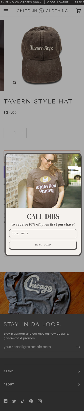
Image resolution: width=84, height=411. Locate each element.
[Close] (76, 158)
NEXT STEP (43, 244)
